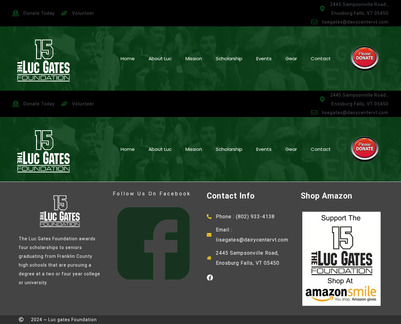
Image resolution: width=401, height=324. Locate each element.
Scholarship (229, 58)
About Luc (160, 58)
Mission (193, 58)
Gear (291, 58)
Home (128, 58)
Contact (321, 58)
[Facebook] (210, 277)
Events (264, 58)
